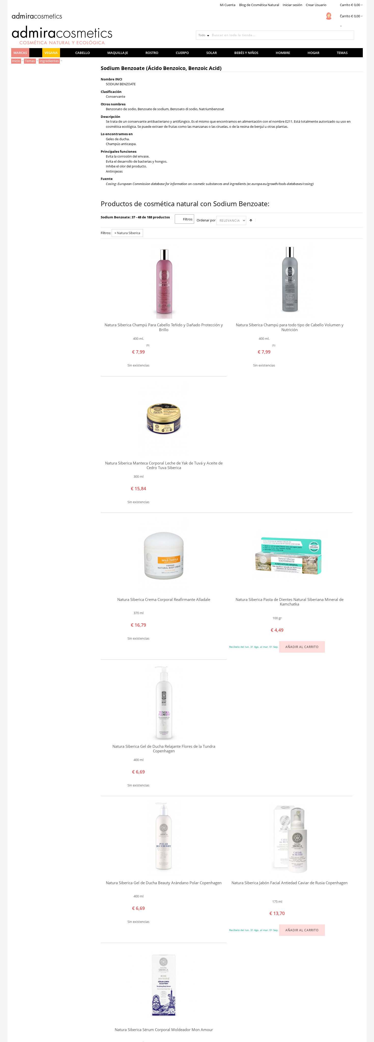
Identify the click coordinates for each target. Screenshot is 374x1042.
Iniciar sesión (292, 5)
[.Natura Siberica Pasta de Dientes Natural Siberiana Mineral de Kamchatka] (289, 555)
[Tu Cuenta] (329, 16)
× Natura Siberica (127, 233)
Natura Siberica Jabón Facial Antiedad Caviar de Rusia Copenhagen (290, 882)
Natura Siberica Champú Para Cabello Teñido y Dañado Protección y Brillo (164, 327)
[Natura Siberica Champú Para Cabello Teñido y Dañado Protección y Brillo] (163, 281)
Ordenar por (206, 220)
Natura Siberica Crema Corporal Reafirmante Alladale (163, 599)
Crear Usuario (316, 5)
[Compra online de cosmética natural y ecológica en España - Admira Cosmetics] (36, 16)
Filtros (187, 219)
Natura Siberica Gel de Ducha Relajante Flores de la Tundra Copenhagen (163, 748)
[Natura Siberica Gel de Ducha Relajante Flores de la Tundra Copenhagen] (163, 702)
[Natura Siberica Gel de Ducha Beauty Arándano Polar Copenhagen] (163, 839)
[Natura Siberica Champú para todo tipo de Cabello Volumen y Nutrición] (289, 281)
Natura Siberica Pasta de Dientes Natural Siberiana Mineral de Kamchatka (289, 602)
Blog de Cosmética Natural (259, 5)
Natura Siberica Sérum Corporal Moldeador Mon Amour (164, 1029)
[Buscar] (349, 35)
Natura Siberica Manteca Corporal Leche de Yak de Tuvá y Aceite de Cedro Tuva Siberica (164, 465)
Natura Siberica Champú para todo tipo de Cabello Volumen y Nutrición (289, 327)
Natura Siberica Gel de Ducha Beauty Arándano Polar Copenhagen (164, 882)
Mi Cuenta (227, 5)
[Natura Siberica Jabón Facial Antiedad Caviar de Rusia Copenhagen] (289, 839)
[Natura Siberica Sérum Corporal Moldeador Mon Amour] (163, 985)
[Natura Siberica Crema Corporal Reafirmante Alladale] (163, 555)
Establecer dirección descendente (251, 220)
